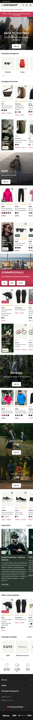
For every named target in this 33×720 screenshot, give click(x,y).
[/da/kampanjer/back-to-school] (16, 33)
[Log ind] (27, 5)
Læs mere (4, 584)
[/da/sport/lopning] (16, 472)
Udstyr (21, 283)
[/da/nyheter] (16, 371)
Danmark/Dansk (16, 707)
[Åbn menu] (2, 5)
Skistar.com (5, 696)
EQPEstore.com (6, 700)
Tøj (4, 283)
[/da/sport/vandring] (16, 439)
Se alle (29, 525)
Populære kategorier (10, 691)
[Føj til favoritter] (12, 86)
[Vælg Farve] (2, 110)
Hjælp (3, 685)
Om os (4, 680)
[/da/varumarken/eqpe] (16, 168)
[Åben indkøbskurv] (31, 5)
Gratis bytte (6, 1)
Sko (12, 283)
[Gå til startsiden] (11, 5)
